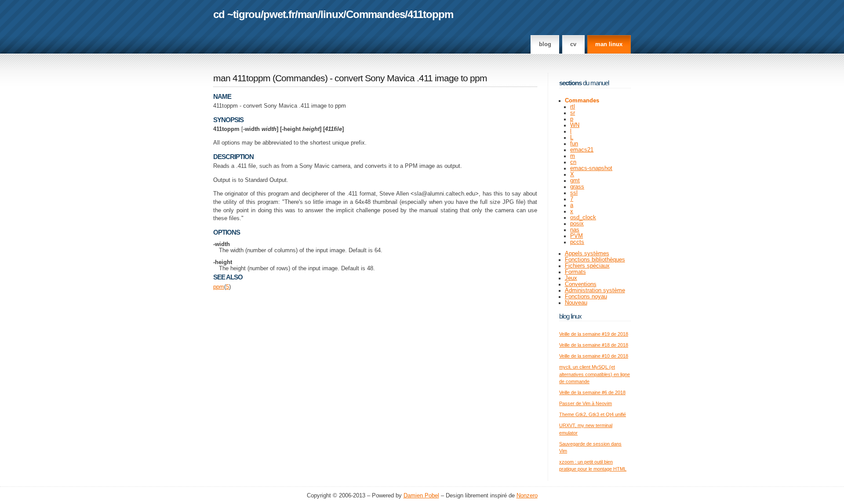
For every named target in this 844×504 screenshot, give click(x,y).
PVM (576, 236)
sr (572, 113)
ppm (218, 287)
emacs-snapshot (591, 168)
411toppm (430, 14)
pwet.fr (279, 14)
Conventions (581, 284)
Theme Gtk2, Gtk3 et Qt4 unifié (592, 414)
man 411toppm (241, 78)
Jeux (571, 278)
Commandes (375, 14)
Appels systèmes (587, 253)
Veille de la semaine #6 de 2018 (592, 392)
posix (577, 224)
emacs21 (581, 150)
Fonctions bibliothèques (595, 260)
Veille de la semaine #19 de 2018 (593, 334)
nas (574, 230)
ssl (574, 193)
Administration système (595, 290)
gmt (575, 181)
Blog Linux (570, 316)
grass (577, 187)
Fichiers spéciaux (587, 266)
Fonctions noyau (586, 297)
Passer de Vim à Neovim (585, 403)
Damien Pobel (421, 496)
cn (573, 162)
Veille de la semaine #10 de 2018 (593, 356)
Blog (545, 44)
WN (574, 125)
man (308, 14)
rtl (572, 107)
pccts (577, 242)
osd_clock (583, 217)
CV (573, 44)
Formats (575, 272)
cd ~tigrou (237, 14)
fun (574, 144)
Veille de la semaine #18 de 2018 (593, 345)
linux (331, 14)
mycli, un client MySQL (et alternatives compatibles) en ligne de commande (594, 374)
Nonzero (527, 496)
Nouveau (576, 303)
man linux (608, 44)
